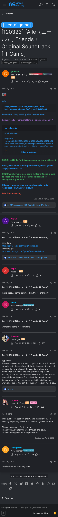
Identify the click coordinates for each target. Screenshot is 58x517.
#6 (55, 414)
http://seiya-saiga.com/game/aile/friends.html (23, 251)
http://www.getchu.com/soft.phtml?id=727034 (26, 109)
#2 (55, 233)
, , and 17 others (28, 205)
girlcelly (43, 59)
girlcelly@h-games (10, 63)
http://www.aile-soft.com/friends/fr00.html (24, 106)
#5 (55, 350)
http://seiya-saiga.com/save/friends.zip (20, 246)
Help (46, 513)
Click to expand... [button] (29, 152)
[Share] (51, 88)
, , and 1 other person (27, 257)
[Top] (51, 513)
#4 (55, 316)
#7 (55, 462)
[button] (4, 4)
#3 (55, 283)
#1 (55, 89)
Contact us (38, 513)
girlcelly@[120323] (29, 63)
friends (34, 59)
